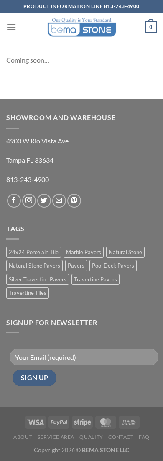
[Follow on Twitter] (44, 201)
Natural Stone (125, 252)
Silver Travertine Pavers (37, 279)
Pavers (76, 265)
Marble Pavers (83, 252)
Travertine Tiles (27, 292)
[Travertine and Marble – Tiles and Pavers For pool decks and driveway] (81, 27)
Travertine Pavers (95, 279)
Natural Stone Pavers (34, 265)
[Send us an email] (59, 201)
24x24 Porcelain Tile (34, 252)
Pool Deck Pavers (113, 265)
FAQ (144, 437)
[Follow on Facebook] (14, 201)
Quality (91, 437)
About (22, 437)
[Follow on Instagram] (29, 201)
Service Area (56, 437)
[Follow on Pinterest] (74, 201)
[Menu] (11, 27)
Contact (120, 437)
